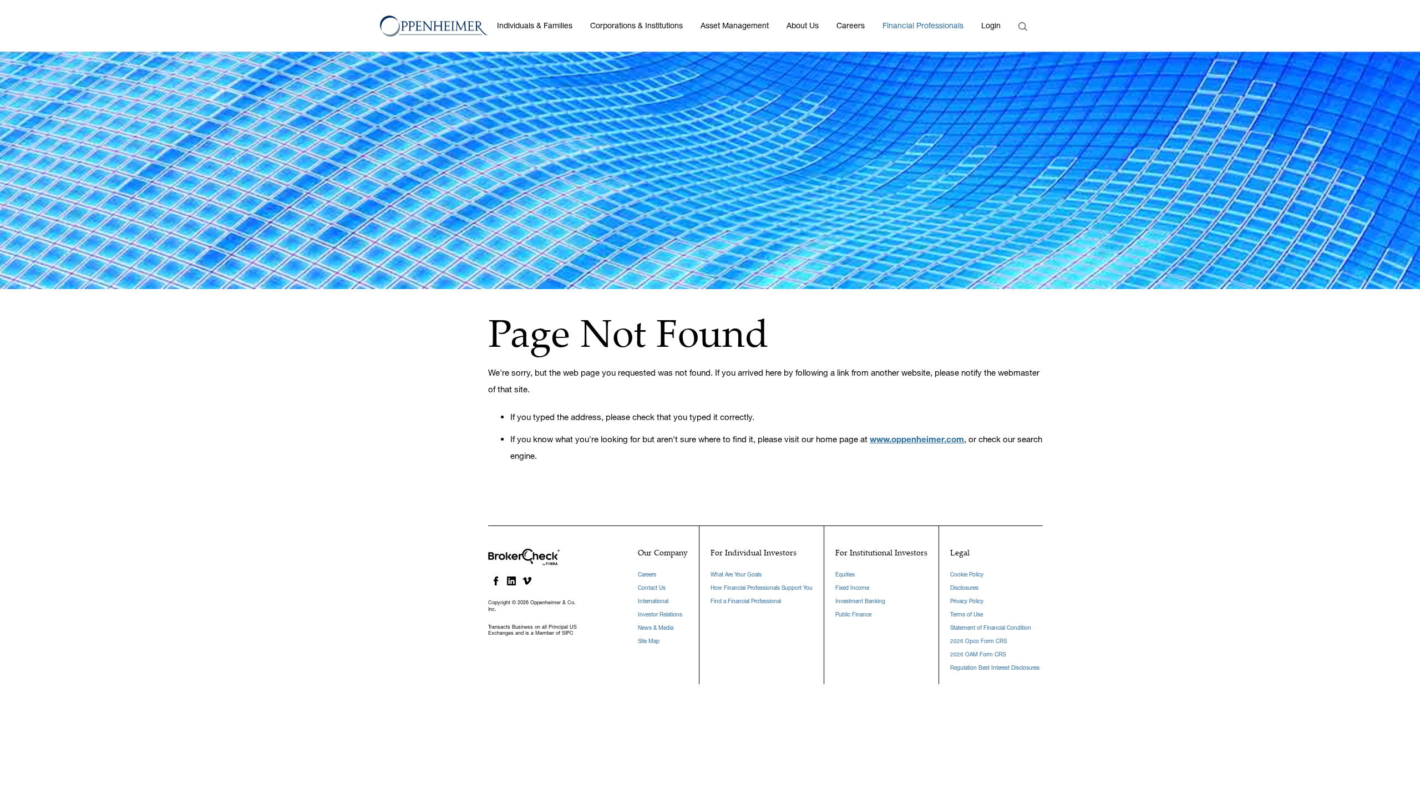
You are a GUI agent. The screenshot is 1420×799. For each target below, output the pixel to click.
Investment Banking (860, 601)
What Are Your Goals (736, 574)
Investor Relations (660, 614)
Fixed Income (852, 587)
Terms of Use (966, 614)
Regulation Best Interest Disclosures (994, 667)
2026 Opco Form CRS (978, 641)
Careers (850, 26)
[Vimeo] (527, 581)
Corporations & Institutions (636, 26)
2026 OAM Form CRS (978, 654)
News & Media (655, 627)
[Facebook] (496, 581)
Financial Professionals (923, 26)
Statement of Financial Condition (990, 627)
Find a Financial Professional (746, 601)
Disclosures (964, 587)
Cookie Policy (966, 574)
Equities (845, 574)
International (653, 601)
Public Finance (853, 614)
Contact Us (652, 587)
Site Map (649, 641)
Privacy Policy (966, 601)
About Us (803, 26)
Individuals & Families (534, 26)
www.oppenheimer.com (917, 439)
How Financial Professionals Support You (762, 587)
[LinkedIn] (511, 581)
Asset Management (735, 26)
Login (991, 26)
